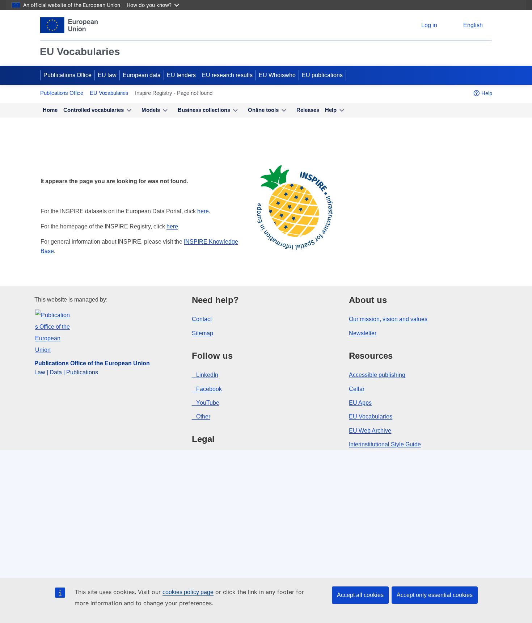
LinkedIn (207, 375)
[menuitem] (50, 110)
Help (486, 93)
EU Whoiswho (277, 75)
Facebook (209, 389)
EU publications (322, 75)
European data (142, 75)
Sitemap (202, 333)
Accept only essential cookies (435, 595)
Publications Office (67, 75)
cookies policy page (188, 592)
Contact (202, 319)
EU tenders (181, 75)
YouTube (207, 403)
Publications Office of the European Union (92, 363)
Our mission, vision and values (388, 319)
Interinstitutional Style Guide (385, 444)
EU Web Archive (370, 431)
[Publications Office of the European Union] (69, 25)
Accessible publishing (377, 375)
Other (203, 416)
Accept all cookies (360, 595)
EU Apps (360, 403)
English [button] (473, 25)
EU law (107, 75)
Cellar (356, 389)
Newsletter (362, 333)
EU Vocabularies (80, 51)
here (203, 211)
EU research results (227, 75)
